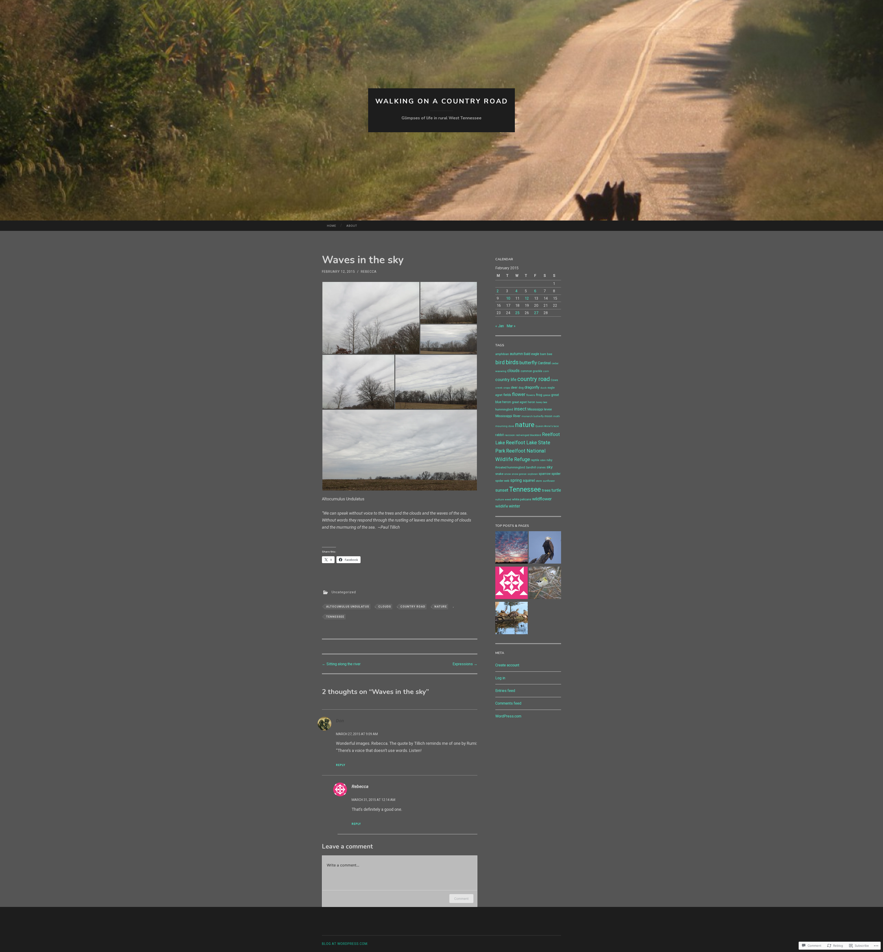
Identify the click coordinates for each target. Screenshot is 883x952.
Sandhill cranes (536, 467)
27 (536, 313)
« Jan (499, 326)
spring (516, 480)
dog (521, 387)
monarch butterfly (533, 416)
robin (543, 460)
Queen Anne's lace (547, 426)
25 (517, 313)
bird (500, 362)
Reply (340, 765)
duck (543, 387)
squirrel (529, 480)
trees (546, 490)
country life (505, 379)
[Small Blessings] (545, 584)
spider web (502, 480)
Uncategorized (344, 592)
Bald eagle (531, 354)
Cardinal (544, 363)
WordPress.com (508, 716)
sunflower (549, 480)
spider (556, 474)
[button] (371, 317)
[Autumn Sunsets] (511, 548)
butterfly (528, 362)
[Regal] (545, 548)
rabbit (499, 435)
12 (527, 298)
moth (556, 416)
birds (512, 362)
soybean (533, 474)
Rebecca (369, 271)
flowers (530, 395)
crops (506, 387)
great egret (519, 402)
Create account (507, 665)
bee (549, 354)
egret (498, 395)
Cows (554, 380)
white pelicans (521, 499)
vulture (499, 499)
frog (539, 395)
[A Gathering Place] (511, 619)
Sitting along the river (341, 664)
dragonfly (532, 387)
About (351, 225)
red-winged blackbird (528, 435)
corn (546, 371)
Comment (461, 898)
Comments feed (508, 703)
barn (543, 354)
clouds (384, 606)
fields (507, 395)
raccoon (510, 435)
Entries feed (505, 690)
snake (499, 474)
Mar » (511, 326)
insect (520, 409)
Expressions (465, 664)
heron (531, 402)
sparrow (544, 474)
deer (514, 388)
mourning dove (504, 426)
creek (498, 387)
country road (412, 606)
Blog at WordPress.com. (345, 944)
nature (440, 606)
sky (550, 467)
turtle (556, 490)
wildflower (542, 499)
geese (546, 395)
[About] (511, 584)
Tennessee (335, 616)
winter (514, 506)
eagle (551, 387)
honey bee (541, 402)
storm (539, 480)
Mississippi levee (540, 409)
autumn (516, 354)
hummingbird (504, 409)
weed (508, 499)
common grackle (531, 371)
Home (331, 225)
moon (548, 416)
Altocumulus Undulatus (347, 606)
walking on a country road (441, 101)
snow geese (519, 474)
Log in (500, 678)
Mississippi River (508, 416)
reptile (535, 460)
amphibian (502, 354)
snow (507, 474)
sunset (501, 490)
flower (518, 394)
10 (508, 298)
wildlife (501, 506)
